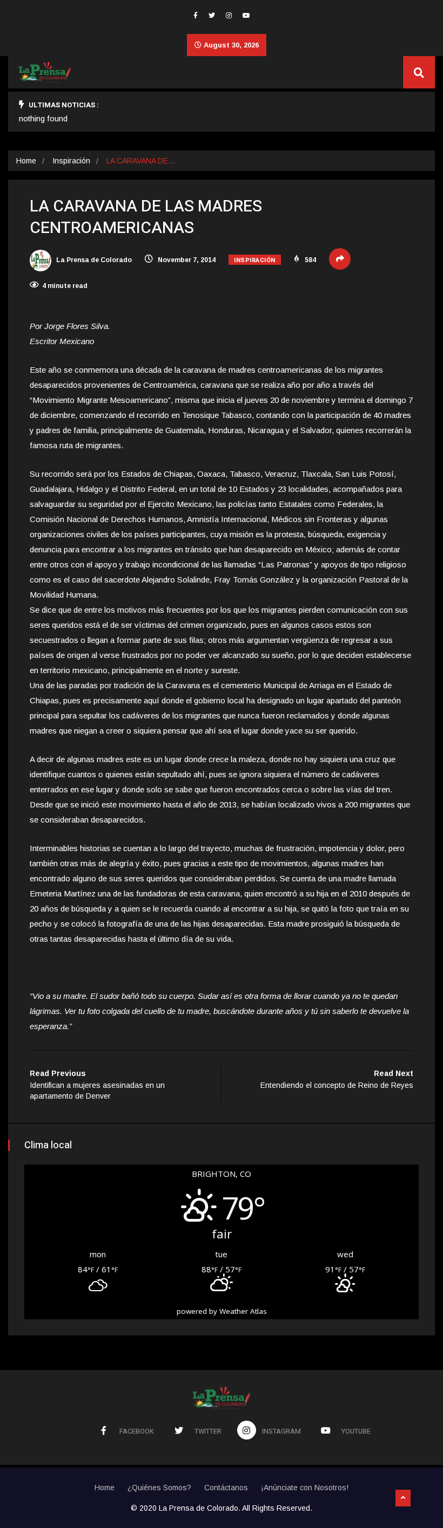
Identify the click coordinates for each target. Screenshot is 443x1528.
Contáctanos (226, 1487)
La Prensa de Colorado (93, 260)
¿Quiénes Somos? (159, 1487)
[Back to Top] (403, 1498)
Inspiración (71, 160)
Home (26, 160)
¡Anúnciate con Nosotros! (304, 1487)
